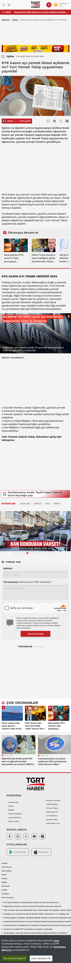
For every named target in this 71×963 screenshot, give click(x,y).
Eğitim (15, 20)
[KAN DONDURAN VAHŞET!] (35, 531)
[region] (35, 949)
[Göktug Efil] (4, 121)
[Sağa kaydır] (65, 251)
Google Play (20, 852)
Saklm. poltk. (13, 821)
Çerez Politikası (14, 817)
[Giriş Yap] (49, 5)
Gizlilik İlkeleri (52, 804)
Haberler (6, 20)
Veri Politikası (51, 816)
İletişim (11, 810)
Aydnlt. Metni (52, 819)
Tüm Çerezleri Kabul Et (14, 958)
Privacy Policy (52, 808)
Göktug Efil (24, 121)
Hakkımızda (13, 802)
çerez (56, 940)
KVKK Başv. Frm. (53, 823)
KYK (4, 194)
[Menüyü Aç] (9, 5)
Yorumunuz (27, 581)
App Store (43, 852)
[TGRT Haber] (35, 5)
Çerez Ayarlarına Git (41, 958)
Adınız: (7, 568)
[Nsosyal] (67, 121)
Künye (11, 806)
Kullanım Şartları (53, 800)
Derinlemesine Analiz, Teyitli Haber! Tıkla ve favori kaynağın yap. (35, 494)
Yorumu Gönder (36, 634)
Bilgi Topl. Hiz (52, 812)
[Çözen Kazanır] (35, 48)
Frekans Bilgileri (15, 814)
